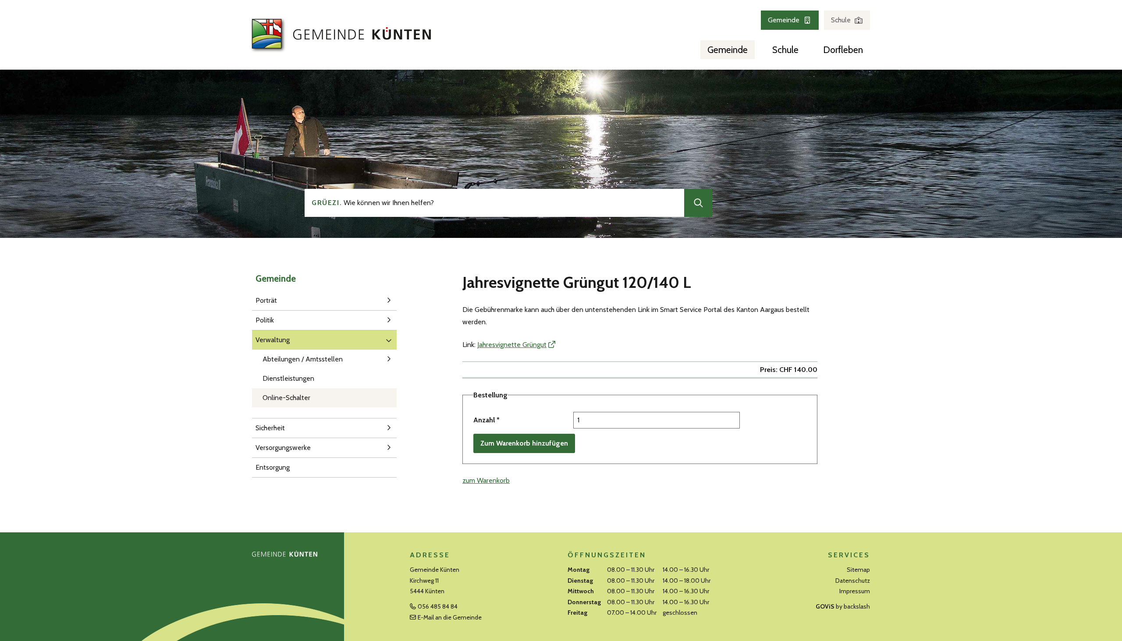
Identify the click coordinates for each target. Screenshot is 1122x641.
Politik (265, 320)
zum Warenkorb (486, 480)
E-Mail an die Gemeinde (450, 617)
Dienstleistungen (288, 378)
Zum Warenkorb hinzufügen (524, 443)
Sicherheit (270, 428)
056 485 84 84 (437, 606)
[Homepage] (340, 34)
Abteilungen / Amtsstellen (303, 359)
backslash (857, 606)
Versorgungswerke (283, 447)
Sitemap (858, 570)
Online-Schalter (286, 397)
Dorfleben (843, 49)
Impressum (854, 591)
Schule (841, 20)
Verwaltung (273, 340)
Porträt (266, 300)
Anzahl (486, 420)
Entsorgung (273, 467)
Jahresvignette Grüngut (512, 344)
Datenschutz (852, 580)
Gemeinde (783, 20)
